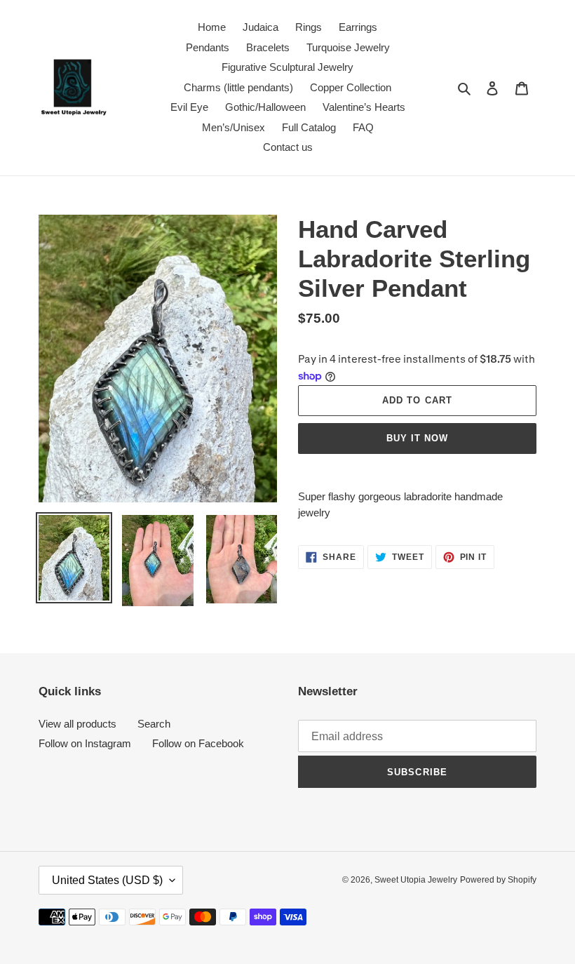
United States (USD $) (107, 880)
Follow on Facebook (198, 743)
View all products (77, 724)
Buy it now (417, 438)
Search (153, 724)
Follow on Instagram (85, 743)
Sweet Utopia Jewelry (415, 880)
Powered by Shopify (498, 880)
